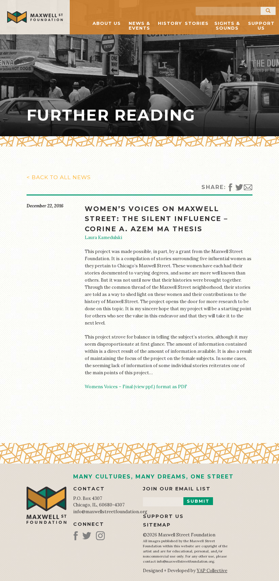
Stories (197, 23)
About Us (107, 23)
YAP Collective (212, 571)
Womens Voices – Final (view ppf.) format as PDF (136, 387)
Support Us (261, 25)
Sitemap (157, 525)
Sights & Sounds (227, 25)
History (170, 23)
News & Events (139, 25)
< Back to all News (59, 177)
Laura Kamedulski (103, 237)
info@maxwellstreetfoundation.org (110, 512)
